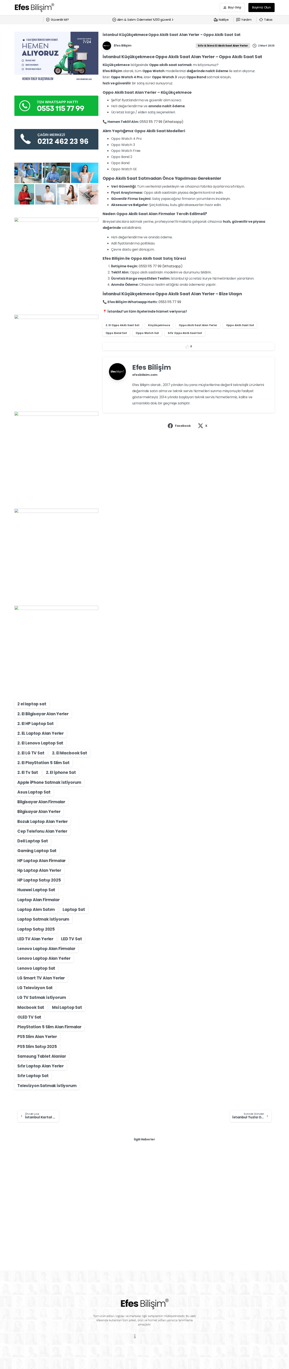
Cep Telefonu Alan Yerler (42, 831)
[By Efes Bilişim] (23, 1166)
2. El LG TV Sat (30, 753)
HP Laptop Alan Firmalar (41, 861)
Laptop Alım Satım (36, 909)
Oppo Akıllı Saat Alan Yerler (198, 325)
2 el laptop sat (31, 704)
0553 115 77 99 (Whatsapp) (161, 121)
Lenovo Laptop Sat (36, 968)
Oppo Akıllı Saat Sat (240, 325)
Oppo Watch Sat (147, 333)
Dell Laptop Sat (32, 841)
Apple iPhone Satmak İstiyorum (49, 782)
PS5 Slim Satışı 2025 (37, 1046)
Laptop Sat (74, 909)
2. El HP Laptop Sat (35, 723)
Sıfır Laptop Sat (32, 1076)
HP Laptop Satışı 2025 (39, 880)
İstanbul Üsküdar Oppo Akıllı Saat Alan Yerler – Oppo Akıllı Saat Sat (144, 1191)
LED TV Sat (71, 939)
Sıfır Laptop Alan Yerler (40, 1066)
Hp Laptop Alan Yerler (39, 870)
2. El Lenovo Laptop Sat (40, 743)
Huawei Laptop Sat (36, 890)
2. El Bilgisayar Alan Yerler (43, 714)
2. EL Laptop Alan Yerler (40, 733)
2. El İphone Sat (61, 772)
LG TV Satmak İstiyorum (41, 997)
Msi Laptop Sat (67, 1007)
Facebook (183, 426)
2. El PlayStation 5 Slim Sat (43, 763)
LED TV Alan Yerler (35, 939)
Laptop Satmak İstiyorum (43, 919)
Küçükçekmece (159, 325)
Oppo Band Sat (116, 333)
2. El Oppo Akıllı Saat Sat (122, 325)
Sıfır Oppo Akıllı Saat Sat (185, 333)
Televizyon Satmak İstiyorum (47, 1086)
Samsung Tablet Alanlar (41, 1056)
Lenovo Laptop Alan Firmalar (46, 949)
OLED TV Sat (29, 1017)
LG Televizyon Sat (35, 988)
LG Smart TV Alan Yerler (41, 978)
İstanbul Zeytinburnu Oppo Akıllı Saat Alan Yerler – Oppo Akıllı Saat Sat (52, 1191)
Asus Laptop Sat (34, 792)
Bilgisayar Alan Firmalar (41, 802)
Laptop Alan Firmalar (38, 900)
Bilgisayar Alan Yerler (38, 811)
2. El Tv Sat (27, 772)
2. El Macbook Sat (69, 753)
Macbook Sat (30, 1007)
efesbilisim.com (145, 375)
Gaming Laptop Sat (36, 851)
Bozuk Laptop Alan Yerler (42, 821)
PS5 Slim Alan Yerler (37, 1036)
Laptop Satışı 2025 (36, 929)
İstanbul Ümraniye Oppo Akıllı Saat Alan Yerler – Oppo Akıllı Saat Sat (231, 1191)
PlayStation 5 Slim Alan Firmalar (49, 1027)
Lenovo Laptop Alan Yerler (43, 958)
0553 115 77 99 (169, 301)
